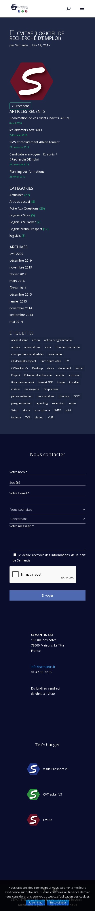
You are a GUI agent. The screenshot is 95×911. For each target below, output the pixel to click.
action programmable (58, 340)
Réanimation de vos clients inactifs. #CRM (39, 118)
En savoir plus (57, 902)
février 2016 (18, 287)
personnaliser (45, 396)
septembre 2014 (21, 315)
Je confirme (35, 902)
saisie (72, 403)
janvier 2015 (18, 301)
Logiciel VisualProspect (26, 229)
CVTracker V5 (19, 368)
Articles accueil (20, 201)
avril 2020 (16, 253)
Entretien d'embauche (38, 375)
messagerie (32, 389)
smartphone (42, 410)
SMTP (57, 410)
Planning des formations (27, 171)
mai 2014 (16, 321)
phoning (64, 396)
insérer (15, 389)
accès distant (19, 340)
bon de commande (68, 347)
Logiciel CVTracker (23, 222)
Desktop (37, 368)
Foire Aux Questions (24, 208)
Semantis (21, 45)
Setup (14, 410)
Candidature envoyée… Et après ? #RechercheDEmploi (33, 157)
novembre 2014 (21, 308)
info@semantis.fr (43, 667)
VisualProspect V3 (55, 769)
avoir (48, 347)
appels (15, 347)
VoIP (50, 417)
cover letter (55, 354)
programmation (21, 403)
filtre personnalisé (22, 382)
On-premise (51, 389)
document (64, 368)
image (61, 382)
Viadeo (39, 417)
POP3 (77, 396)
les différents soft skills (26, 130)
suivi (68, 410)
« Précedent (20, 106)
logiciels (15, 235)
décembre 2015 (21, 294)
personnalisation (21, 396)
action (36, 340)
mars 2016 (17, 281)
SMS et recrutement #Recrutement (35, 142)
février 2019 (18, 274)
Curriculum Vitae (50, 361)
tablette (16, 417)
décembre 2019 (21, 260)
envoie (60, 375)
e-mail (79, 368)
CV (67, 361)
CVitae (47, 820)
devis (50, 368)
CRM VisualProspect (23, 361)
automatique (32, 347)
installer (74, 382)
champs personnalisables (27, 354)
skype (26, 410)
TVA (27, 417)
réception (58, 403)
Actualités (16, 195)
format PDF (45, 382)
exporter (74, 375)
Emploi (15, 375)
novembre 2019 (21, 267)
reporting (42, 403)
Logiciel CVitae (20, 215)
